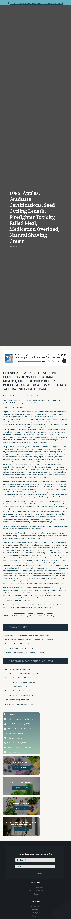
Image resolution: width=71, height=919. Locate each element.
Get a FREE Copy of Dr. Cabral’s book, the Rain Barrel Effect (27, 635)
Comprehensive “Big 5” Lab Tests (17, 700)
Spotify (31, 615)
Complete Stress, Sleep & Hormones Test (20, 682)
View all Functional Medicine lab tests (19, 704)
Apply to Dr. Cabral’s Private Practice (19, 648)
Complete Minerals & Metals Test (17, 669)
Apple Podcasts (19, 615)
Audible (49, 615)
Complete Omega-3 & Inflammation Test (20, 691)
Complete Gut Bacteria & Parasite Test (19, 695)
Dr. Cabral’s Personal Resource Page (18, 644)
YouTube (40, 615)
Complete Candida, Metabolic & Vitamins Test (22, 673)
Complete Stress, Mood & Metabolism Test (21, 678)
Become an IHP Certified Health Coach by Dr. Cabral (24, 653)
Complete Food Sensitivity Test (16, 687)
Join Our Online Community (15, 640)
